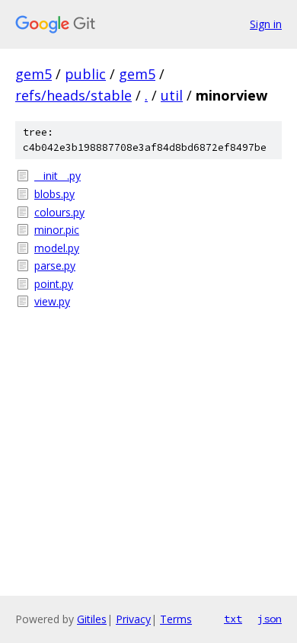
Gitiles (92, 619)
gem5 (33, 74)
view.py (52, 301)
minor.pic (56, 229)
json (269, 618)
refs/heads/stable (73, 95)
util (172, 95)
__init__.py (57, 175)
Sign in (266, 24)
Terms (176, 619)
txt (233, 618)
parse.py (54, 265)
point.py (53, 284)
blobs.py (54, 194)
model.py (56, 248)
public (85, 74)
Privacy (133, 619)
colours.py (59, 212)
